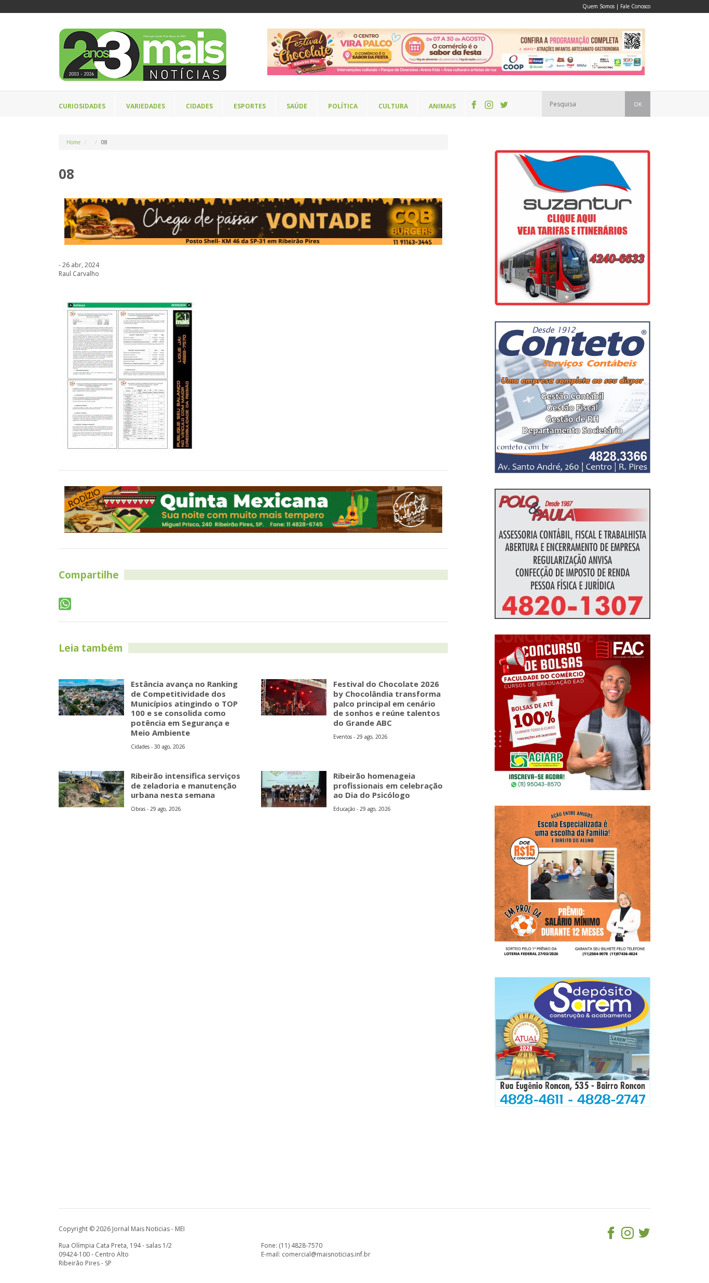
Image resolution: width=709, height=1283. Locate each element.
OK (638, 104)
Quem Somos (598, 6)
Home (73, 142)
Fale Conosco (635, 6)
